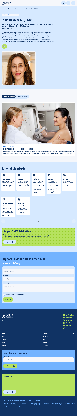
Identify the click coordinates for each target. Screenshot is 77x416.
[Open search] (63, 3)
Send (6, 299)
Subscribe (9, 366)
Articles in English (22, 96)
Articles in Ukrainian (9, 96)
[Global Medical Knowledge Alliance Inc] (6, 323)
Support (8, 242)
